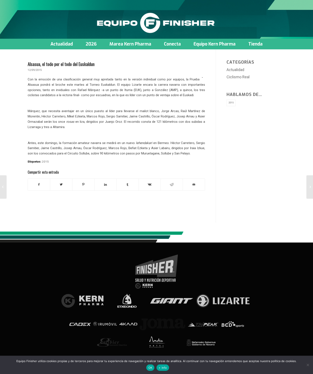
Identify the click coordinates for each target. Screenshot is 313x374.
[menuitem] (61, 44)
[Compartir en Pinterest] (83, 184)
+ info (163, 367)
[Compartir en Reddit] (172, 184)
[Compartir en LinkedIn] (105, 184)
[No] (308, 365)
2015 (45, 161)
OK (150, 367)
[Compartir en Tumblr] (128, 184)
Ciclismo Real (238, 77)
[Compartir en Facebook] (39, 184)
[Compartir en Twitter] (61, 184)
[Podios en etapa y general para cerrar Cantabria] (3, 187)
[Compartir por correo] (194, 184)
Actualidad (235, 69)
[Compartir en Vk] (150, 184)
